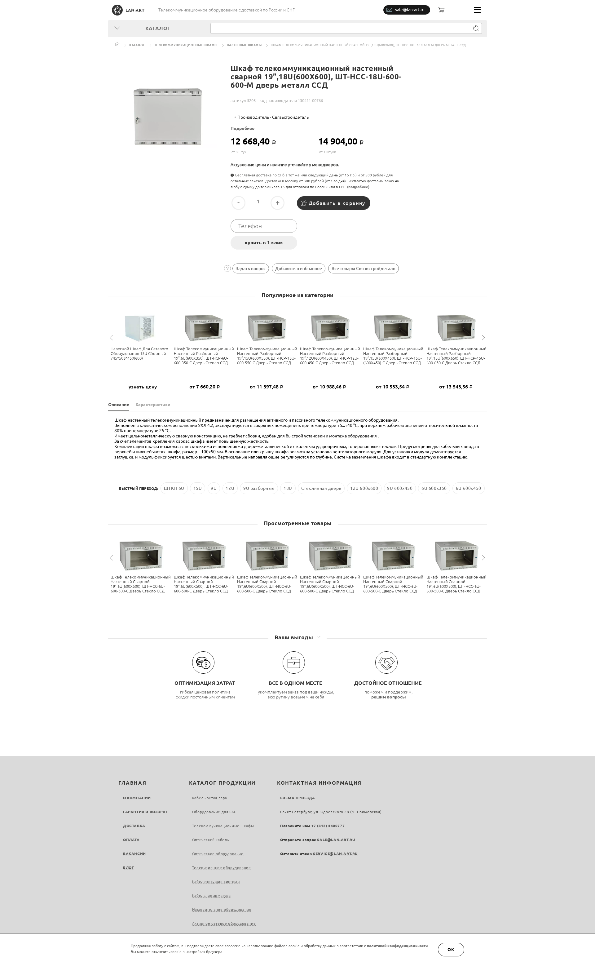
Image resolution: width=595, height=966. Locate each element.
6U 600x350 (434, 488)
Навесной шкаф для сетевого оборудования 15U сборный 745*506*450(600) (139, 353)
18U (288, 488)
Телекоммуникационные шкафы (186, 45)
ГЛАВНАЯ (132, 783)
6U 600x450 (468, 488)
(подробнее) (358, 187)
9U (214, 488)
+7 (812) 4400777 (328, 826)
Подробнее (242, 128)
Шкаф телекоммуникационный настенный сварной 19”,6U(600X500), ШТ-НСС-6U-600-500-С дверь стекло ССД (141, 584)
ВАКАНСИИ (134, 854)
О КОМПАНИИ (137, 798)
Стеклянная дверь (321, 488)
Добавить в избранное (298, 268)
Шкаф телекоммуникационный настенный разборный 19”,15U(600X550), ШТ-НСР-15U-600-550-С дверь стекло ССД (267, 356)
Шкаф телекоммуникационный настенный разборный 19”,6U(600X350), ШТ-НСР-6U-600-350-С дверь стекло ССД (204, 356)
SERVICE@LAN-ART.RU (335, 854)
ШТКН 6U (174, 488)
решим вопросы (388, 696)
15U (197, 488)
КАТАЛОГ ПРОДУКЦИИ (222, 783)
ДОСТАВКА (134, 826)
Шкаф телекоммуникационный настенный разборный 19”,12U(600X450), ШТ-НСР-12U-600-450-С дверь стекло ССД (330, 356)
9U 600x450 (399, 488)
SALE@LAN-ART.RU (336, 840)
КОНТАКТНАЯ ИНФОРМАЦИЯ (319, 783)
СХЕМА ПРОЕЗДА (297, 798)
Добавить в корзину (337, 203)
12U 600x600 (364, 488)
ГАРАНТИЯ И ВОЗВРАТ (145, 812)
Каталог (137, 45)
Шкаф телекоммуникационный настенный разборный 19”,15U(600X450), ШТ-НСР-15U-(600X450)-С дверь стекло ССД (393, 356)
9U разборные (259, 488)
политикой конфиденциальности (397, 946)
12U (230, 488)
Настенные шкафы (244, 45)
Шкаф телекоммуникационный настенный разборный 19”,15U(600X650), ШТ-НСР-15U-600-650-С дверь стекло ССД (456, 356)
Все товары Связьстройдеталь (363, 268)
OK (451, 949)
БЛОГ (128, 868)
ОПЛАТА (131, 840)
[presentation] (112, 337)
